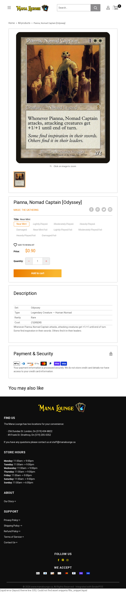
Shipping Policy (12, 525)
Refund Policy (11, 531)
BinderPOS (97, 586)
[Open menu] (9, 7)
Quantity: (18, 261)
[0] (116, 8)
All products (24, 23)
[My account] (108, 8)
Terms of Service (13, 537)
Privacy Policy (11, 520)
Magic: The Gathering (26, 210)
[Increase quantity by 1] (46, 261)
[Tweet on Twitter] (104, 209)
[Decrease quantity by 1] (28, 261)
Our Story (9, 501)
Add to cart (37, 273)
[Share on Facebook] (91, 209)
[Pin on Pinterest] (97, 209)
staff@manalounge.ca (63, 442)
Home (12, 23)
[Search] (95, 7)
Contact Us (9, 542)
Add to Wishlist (26, 245)
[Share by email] (110, 209)
